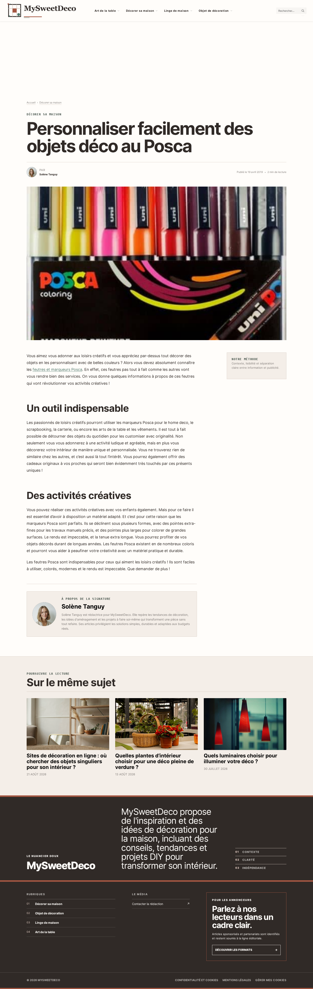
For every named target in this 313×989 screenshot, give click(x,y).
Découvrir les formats (246, 949)
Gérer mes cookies (270, 980)
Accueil (31, 102)
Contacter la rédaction (161, 904)
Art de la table (105, 10)
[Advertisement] (156, 53)
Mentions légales (237, 980)
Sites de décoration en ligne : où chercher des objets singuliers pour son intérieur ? (67, 761)
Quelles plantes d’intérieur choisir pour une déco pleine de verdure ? (154, 761)
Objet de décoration (214, 10)
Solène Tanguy (83, 606)
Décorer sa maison (140, 10)
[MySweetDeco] (45, 10)
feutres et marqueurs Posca (57, 369)
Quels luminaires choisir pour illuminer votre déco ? (240, 758)
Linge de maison (176, 10)
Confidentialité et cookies (196, 980)
